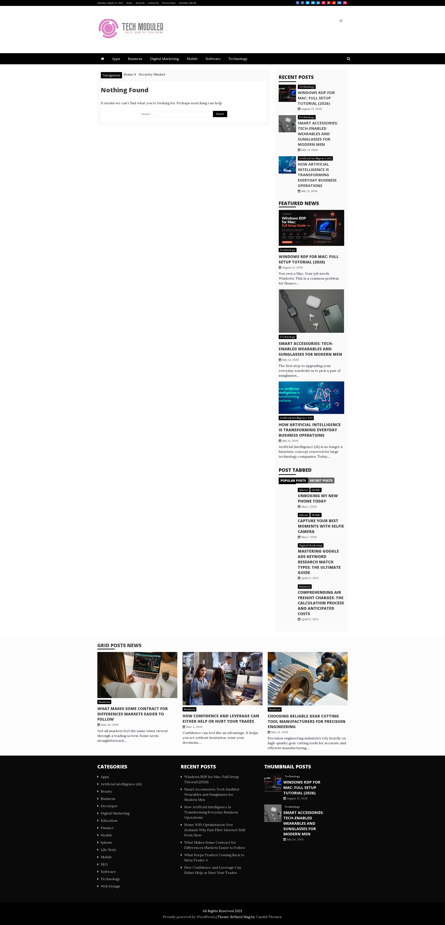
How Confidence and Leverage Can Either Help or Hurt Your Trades (221, 718)
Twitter (308, 2)
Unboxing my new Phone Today (318, 498)
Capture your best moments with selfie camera (321, 526)
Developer (109, 806)
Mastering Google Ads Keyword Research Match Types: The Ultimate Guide (319, 561)
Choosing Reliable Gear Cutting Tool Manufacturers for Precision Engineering (306, 721)
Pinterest (329, 2)
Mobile (192, 58)
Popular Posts (293, 480)
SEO (104, 864)
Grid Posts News (119, 645)
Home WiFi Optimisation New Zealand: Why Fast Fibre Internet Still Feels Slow (214, 829)
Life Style (108, 849)
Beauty (106, 791)
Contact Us (153, 3)
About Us (140, 3)
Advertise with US (187, 3)
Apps (116, 58)
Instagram (323, 2)
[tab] (293, 480)
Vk (339, 2)
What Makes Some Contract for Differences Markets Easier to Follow (132, 714)
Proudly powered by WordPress (189, 917)
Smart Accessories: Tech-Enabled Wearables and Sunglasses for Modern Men (318, 133)
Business (135, 58)
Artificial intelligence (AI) (315, 158)
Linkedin (318, 2)
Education (109, 820)
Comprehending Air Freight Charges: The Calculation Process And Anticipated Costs (321, 603)
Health (106, 835)
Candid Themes (268, 917)
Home (129, 3)
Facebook (297, 2)
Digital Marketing (164, 58)
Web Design (110, 886)
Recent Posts (321, 480)
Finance (107, 828)
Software (213, 58)
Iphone (303, 490)
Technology (238, 58)
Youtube (334, 2)
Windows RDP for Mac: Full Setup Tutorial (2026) (316, 98)
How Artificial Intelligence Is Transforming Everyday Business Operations (317, 174)
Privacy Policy (169, 3)
